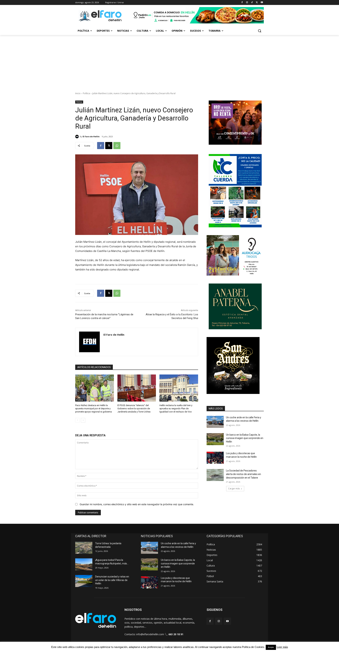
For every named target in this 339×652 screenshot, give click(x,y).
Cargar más (234, 488)
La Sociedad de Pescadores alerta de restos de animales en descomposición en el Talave (243, 474)
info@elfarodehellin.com (150, 634)
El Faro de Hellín (91, 136)
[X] (257, 3)
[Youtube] (262, 3)
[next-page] (83, 420)
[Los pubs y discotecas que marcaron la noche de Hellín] (215, 458)
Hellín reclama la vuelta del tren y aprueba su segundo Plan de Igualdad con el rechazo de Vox (175, 408)
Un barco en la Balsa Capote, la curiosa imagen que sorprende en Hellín (244, 438)
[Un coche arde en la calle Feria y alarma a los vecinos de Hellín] (215, 422)
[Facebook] (242, 3)
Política (86, 93)
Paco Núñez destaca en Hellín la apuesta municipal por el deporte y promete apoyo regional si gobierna (93, 408)
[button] (259, 30)
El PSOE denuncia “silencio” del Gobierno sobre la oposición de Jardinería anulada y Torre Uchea (133, 408)
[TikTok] (252, 3)
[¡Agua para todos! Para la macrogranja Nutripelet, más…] (83, 564)
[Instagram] (247, 3)
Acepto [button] (271, 647)
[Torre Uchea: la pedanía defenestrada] (83, 548)
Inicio (78, 93)
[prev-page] (77, 420)
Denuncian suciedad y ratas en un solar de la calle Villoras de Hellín (112, 580)
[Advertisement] (169, 61)
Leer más (282, 646)
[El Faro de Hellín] (77, 136)
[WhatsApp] (116, 145)
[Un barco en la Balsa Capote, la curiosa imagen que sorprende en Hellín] (215, 439)
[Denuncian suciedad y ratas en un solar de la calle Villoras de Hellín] (83, 581)
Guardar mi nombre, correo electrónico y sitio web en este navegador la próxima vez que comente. (137, 504)
